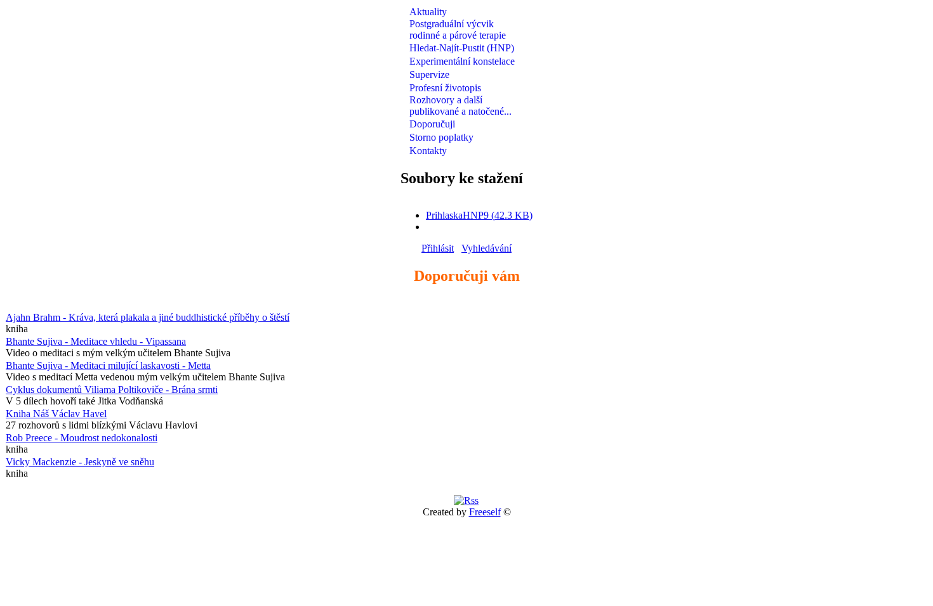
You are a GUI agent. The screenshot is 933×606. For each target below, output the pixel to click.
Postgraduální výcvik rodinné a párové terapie (457, 29)
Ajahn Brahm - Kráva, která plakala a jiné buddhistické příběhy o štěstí (147, 317)
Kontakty (428, 150)
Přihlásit (437, 248)
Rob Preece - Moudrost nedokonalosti (81, 437)
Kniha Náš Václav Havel (56, 413)
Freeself (485, 511)
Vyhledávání (486, 248)
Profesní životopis (445, 87)
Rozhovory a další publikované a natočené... (460, 105)
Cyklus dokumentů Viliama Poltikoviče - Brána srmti (112, 389)
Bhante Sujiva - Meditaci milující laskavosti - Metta (108, 365)
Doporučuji (432, 124)
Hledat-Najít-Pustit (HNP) (461, 47)
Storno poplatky (441, 137)
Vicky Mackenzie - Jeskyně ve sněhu (80, 461)
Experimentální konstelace (462, 61)
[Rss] (466, 500)
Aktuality (428, 11)
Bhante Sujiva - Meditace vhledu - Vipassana (96, 341)
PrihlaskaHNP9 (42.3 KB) (479, 215)
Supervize (429, 74)
